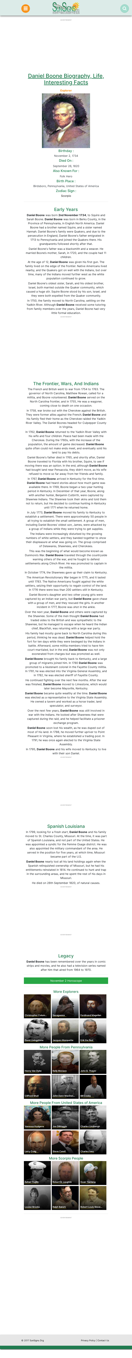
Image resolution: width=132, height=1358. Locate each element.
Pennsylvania (56, 186)
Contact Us (103, 1340)
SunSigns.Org (37, 1340)
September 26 (62, 166)
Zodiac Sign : (66, 191)
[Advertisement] (66, 1302)
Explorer (66, 90)
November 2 (62, 155)
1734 (75, 155)
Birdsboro (39, 186)
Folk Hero (66, 176)
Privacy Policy (88, 1340)
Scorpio (66, 195)
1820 (76, 166)
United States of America (82, 186)
